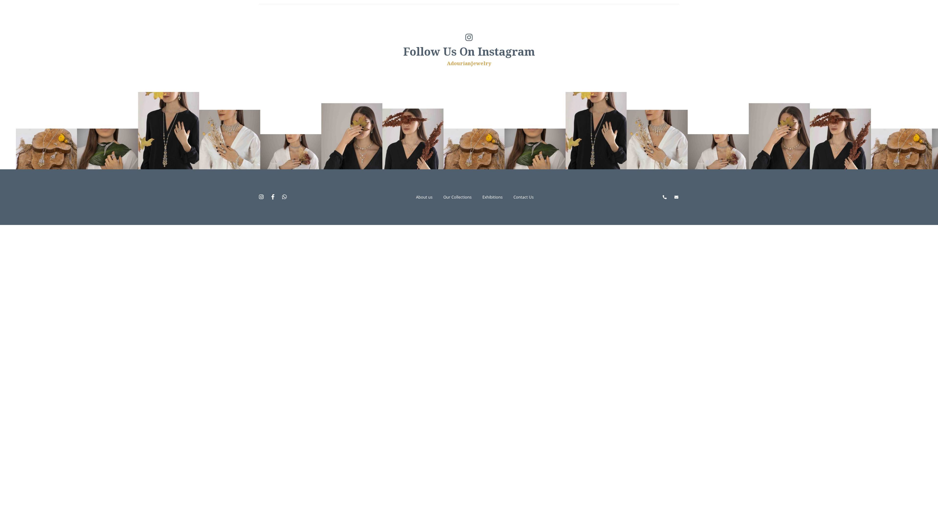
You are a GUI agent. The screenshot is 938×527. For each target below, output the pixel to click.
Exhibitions (624, 21)
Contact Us (668, 21)
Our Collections (572, 21)
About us (526, 21)
